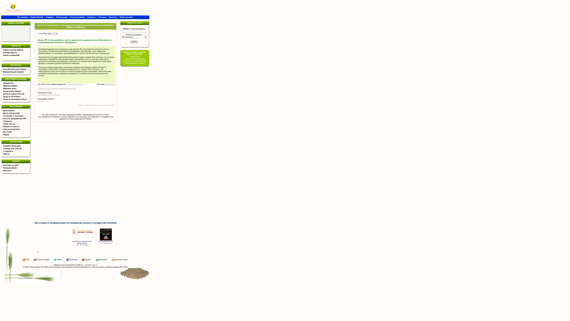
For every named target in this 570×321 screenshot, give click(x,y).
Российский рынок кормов (14, 69)
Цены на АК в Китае (11, 97)
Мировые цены (9, 89)
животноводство (50, 95)
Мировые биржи (10, 86)
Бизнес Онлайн (42, 260)
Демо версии (9, 111)
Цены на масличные (12, 91)
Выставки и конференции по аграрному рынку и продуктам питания (76, 223)
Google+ (87, 260)
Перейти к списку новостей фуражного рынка (57, 89)
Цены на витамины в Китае (15, 99)
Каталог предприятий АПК (14, 119)
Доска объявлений (11, 113)
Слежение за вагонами (13, 116)
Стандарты (8, 151)
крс (58, 95)
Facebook (73, 260)
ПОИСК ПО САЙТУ (135, 23)
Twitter (59, 260)
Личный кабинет (10, 168)
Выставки (7, 132)
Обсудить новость (75, 84)
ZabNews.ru (110, 84)
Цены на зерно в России (13, 94)
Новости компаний (11, 55)
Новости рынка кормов (13, 50)
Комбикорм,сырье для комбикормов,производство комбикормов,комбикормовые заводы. (135, 60)
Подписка (7, 121)
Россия (41, 101)
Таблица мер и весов (12, 149)
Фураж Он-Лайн (41, 267)
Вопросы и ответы (11, 127)
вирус (40, 95)
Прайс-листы (9, 124)
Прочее (6, 154)
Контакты (7, 171)
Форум (6, 135)
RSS (27, 260)
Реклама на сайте (11, 165)
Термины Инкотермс (12, 146)
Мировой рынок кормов (13, 72)
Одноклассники (121, 260)
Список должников (11, 129)
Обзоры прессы (10, 53)
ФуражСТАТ (8, 83)
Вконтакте (103, 260)
